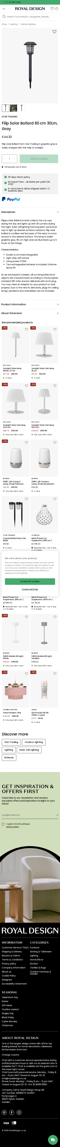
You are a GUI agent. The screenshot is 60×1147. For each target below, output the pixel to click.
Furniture (34, 947)
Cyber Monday (9, 1021)
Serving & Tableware (41, 952)
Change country (10, 1054)
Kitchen (34, 964)
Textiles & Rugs (38, 968)
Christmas (7, 1025)
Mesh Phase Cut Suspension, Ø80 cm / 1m (13, 598)
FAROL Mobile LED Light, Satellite (42, 657)
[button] (52, 8)
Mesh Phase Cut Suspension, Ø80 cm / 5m (42, 539)
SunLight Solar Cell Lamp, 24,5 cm (14, 426)
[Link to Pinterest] (4, 1112)
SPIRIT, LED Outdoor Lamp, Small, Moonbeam (43, 483)
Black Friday (8, 1017)
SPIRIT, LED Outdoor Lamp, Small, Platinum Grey (13, 483)
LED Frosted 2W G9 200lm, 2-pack (40, 714)
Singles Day (8, 1013)
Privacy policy (9, 964)
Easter (5, 1001)
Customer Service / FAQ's (15, 947)
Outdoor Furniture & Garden (40, 973)
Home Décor (36, 960)
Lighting (34, 956)
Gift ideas (7, 1005)
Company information (14, 968)
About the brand (11, 313)
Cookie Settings (30, 589)
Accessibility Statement (14, 984)
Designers (7, 980)
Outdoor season (10, 1009)
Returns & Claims (11, 956)
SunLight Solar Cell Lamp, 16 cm (43, 369)
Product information (13, 304)
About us (6, 972)
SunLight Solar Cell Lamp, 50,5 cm (43, 426)
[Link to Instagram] (19, 1112)
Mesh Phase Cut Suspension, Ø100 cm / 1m (42, 598)
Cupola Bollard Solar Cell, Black (14, 539)
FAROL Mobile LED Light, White (13, 657)
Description (8, 212)
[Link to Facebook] (11, 1112)
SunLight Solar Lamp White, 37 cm (12, 369)
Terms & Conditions (12, 960)
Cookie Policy (9, 976)
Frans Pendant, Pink (12, 713)
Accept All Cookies (29, 581)
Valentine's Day (10, 997)
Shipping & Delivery (12, 952)
